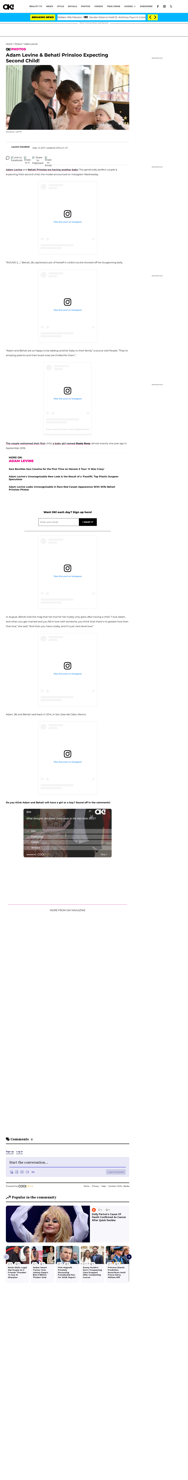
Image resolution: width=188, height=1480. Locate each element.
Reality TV (35, 6)
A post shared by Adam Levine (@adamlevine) (67, 429)
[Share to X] (27, 158)
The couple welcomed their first (25, 443)
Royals (72, 6)
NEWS (49, 6)
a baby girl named (71, 443)
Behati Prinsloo (37, 169)
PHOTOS (85, 6)
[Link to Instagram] (164, 6)
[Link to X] (171, 6)
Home (9, 43)
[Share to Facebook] (16, 158)
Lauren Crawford (20, 146)
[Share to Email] (48, 158)
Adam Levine (31, 43)
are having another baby (62, 169)
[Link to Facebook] (158, 6)
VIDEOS (98, 6)
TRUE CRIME (113, 6)
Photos (18, 43)
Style (60, 6)
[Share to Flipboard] (37, 158)
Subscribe (146, 6)
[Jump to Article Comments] (7, 158)
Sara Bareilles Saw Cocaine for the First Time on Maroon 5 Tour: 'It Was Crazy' (56, 469)
